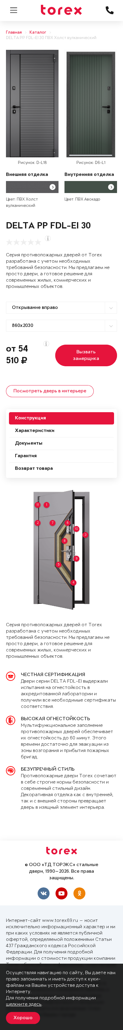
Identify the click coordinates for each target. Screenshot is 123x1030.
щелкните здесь (23, 1004)
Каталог (38, 32)
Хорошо (23, 1018)
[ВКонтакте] (44, 893)
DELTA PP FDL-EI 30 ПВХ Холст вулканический (51, 38)
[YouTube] (61, 893)
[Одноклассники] (79, 893)
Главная (14, 32)
